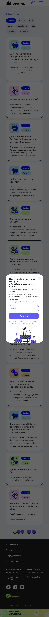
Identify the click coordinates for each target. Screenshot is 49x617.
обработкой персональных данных (21, 323)
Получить (24, 316)
